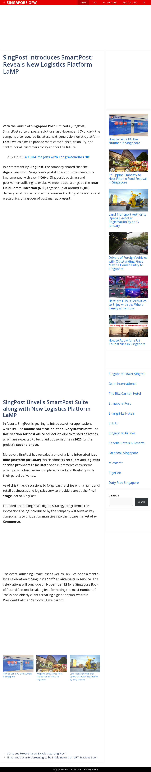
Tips (94, 2)
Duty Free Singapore (124, 483)
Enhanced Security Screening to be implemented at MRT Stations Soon (52, 757)
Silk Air (114, 423)
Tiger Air (115, 473)
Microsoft (116, 463)
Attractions (110, 2)
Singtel (139, 374)
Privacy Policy (91, 769)
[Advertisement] (75, 27)
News (83, 2)
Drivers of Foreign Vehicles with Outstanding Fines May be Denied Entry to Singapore (128, 263)
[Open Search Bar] (144, 2)
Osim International (122, 384)
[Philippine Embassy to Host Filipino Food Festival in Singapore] (51, 663)
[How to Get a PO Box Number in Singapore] (18, 663)
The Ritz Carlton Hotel (125, 393)
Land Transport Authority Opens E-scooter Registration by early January (84, 676)
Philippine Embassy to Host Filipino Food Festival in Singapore (49, 676)
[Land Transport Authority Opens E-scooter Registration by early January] (85, 663)
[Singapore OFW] (4, 2)
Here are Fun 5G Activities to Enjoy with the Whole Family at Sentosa (128, 304)
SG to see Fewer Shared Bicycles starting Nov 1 (37, 753)
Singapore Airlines (122, 433)
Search (114, 495)
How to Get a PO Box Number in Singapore (124, 141)
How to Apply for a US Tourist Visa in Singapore (127, 342)
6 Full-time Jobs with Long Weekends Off (57, 157)
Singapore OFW (22, 2)
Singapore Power (121, 374)
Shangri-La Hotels (122, 413)
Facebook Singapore (123, 453)
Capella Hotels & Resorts (127, 443)
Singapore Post (120, 403)
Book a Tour (130, 2)
